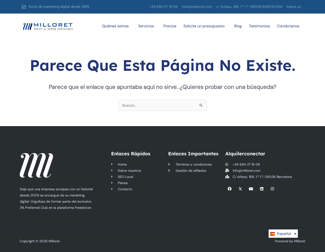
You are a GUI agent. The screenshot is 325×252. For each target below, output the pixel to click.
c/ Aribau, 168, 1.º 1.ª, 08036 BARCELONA (249, 6)
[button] (295, 6)
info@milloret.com (197, 6)
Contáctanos (288, 26)
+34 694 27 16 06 (163, 6)
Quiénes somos (115, 26)
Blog (238, 26)
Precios (169, 26)
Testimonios (259, 26)
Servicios (146, 26)
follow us (293, 6)
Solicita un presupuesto (204, 26)
